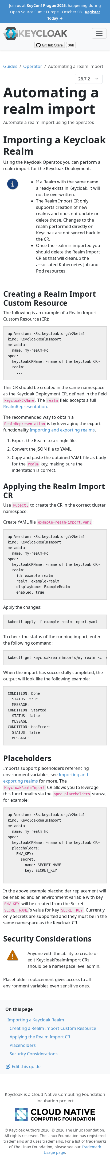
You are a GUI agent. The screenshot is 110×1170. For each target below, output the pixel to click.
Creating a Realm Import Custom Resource (53, 1028)
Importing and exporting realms (62, 430)
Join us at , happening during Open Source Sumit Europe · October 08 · (55, 12)
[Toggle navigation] (99, 33)
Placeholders (23, 1045)
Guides (10, 66)
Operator (32, 66)
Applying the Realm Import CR (40, 1037)
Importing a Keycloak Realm (35, 1020)
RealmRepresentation (25, 406)
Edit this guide (26, 1066)
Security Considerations (34, 1054)
